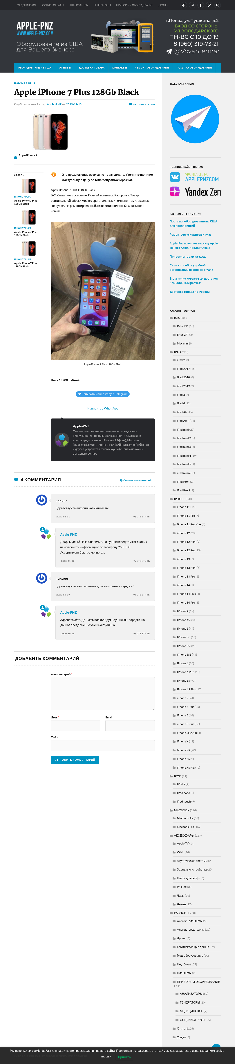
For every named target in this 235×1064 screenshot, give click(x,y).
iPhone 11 (183, 506)
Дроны (181, 938)
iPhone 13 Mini (186, 567)
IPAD (177, 352)
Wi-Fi (180, 852)
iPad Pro (182, 481)
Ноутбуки (183, 964)
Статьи (182, 1028)
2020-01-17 (68, 561)
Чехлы (181, 904)
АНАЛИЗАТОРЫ (78, 5)
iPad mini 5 (184, 464)
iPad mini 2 (184, 438)
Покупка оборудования (194, 67)
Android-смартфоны (191, 929)
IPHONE (179, 499)
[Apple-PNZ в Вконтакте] (183, 5)
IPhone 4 (182, 611)
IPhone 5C (183, 637)
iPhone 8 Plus (185, 724)
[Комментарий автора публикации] (42, 529)
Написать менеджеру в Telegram (104, 394)
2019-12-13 (74, 104)
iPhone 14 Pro (186, 602)
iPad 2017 (183, 368)
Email (109, 717)
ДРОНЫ (163, 5)
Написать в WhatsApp (102, 408)
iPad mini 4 (184, 455)
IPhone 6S (183, 680)
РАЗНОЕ (180, 912)
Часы (180, 895)
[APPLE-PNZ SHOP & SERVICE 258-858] (117, 37)
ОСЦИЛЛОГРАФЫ (53, 5)
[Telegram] (209, 5)
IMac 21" (182, 326)
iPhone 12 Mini (186, 541)
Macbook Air (185, 818)
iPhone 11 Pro (186, 515)
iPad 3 (181, 394)
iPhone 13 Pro (186, 576)
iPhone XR (183, 750)
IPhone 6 (182, 663)
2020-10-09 (63, 594)
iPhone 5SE (184, 654)
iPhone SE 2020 (187, 732)
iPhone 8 (182, 715)
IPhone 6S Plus (186, 689)
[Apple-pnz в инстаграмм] (192, 5)
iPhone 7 (182, 698)
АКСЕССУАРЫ (184, 835)
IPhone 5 (182, 628)
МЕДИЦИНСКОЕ (27, 5)
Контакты (119, 67)
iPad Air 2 (183, 420)
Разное (182, 886)
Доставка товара (92, 67)
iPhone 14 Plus (186, 593)
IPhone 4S (183, 620)
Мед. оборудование (190, 955)
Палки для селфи (188, 878)
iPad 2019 (183, 386)
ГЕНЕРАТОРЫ (102, 5)
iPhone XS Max (186, 767)
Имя (55, 717)
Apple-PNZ (54, 104)
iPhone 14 (183, 585)
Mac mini (183, 343)
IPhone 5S (183, 646)
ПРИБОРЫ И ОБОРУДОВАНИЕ (134, 5)
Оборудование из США (34, 67)
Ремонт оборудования (152, 67)
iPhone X (182, 741)
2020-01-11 (63, 516)
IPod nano (183, 792)
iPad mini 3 (184, 446)
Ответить (143, 516)
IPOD (177, 776)
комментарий (61, 674)
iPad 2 (181, 360)
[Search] (217, 5)
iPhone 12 (183, 533)
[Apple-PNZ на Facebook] (200, 5)
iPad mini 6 (184, 473)
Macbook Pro (185, 826)
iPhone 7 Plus (24, 83)
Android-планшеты (190, 921)
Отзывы (65, 67)
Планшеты (184, 973)
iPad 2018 (183, 377)
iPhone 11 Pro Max (189, 524)
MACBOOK (181, 810)
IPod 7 (181, 784)
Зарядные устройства (192, 869)
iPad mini (183, 429)
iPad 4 (181, 403)
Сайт (54, 737)
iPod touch (184, 801)
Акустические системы (192, 860)
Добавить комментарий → (137, 480)
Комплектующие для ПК (193, 947)
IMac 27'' (183, 334)
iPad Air (182, 412)
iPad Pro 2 (183, 490)
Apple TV (183, 843)
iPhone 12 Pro (186, 550)
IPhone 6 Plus (185, 672)
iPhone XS (183, 758)
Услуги (181, 1037)
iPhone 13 (183, 559)
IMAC (178, 318)
